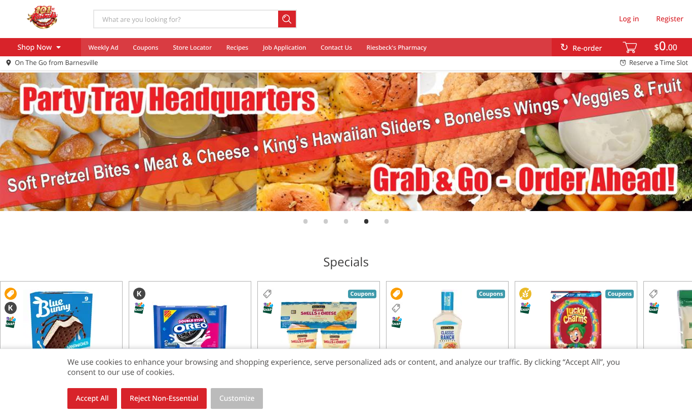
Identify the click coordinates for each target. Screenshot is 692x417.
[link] (346, 142)
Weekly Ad (103, 47)
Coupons (145, 47)
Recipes (237, 47)
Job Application (284, 47)
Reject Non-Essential (164, 398)
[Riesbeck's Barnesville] (42, 18)
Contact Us (336, 47)
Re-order (587, 48)
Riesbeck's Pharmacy (397, 47)
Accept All (92, 398)
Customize (237, 398)
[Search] (287, 19)
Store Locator (192, 47)
